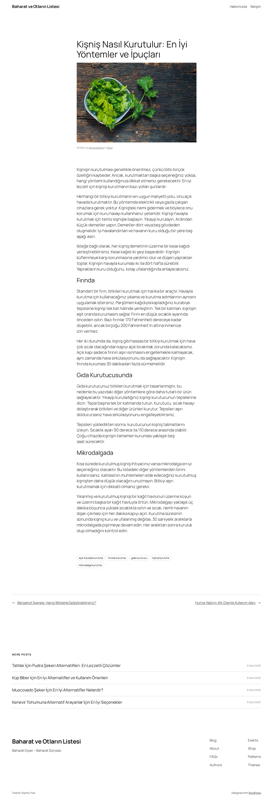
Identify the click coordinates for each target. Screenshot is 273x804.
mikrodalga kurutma (90, 565)
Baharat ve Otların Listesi (35, 6)
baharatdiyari (96, 147)
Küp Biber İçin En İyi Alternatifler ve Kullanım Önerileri (60, 678)
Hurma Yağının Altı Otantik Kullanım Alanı (225, 602)
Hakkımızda (238, 6)
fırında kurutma (117, 558)
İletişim (256, 6)
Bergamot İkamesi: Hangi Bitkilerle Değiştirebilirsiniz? (56, 602)
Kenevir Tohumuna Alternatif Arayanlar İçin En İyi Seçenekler (67, 702)
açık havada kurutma (91, 558)
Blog (110, 147)
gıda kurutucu (139, 558)
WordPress (254, 793)
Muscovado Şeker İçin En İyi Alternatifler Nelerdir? (57, 690)
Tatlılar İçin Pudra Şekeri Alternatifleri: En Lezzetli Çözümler (66, 665)
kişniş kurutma (160, 558)
